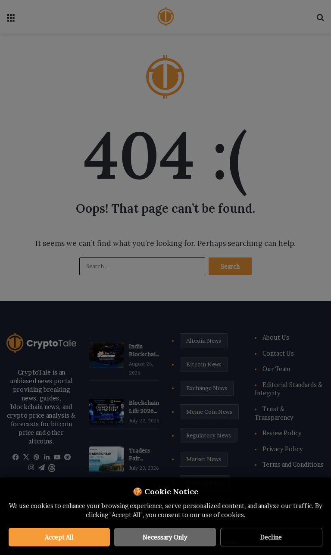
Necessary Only (165, 537)
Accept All (59, 537)
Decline (271, 537)
